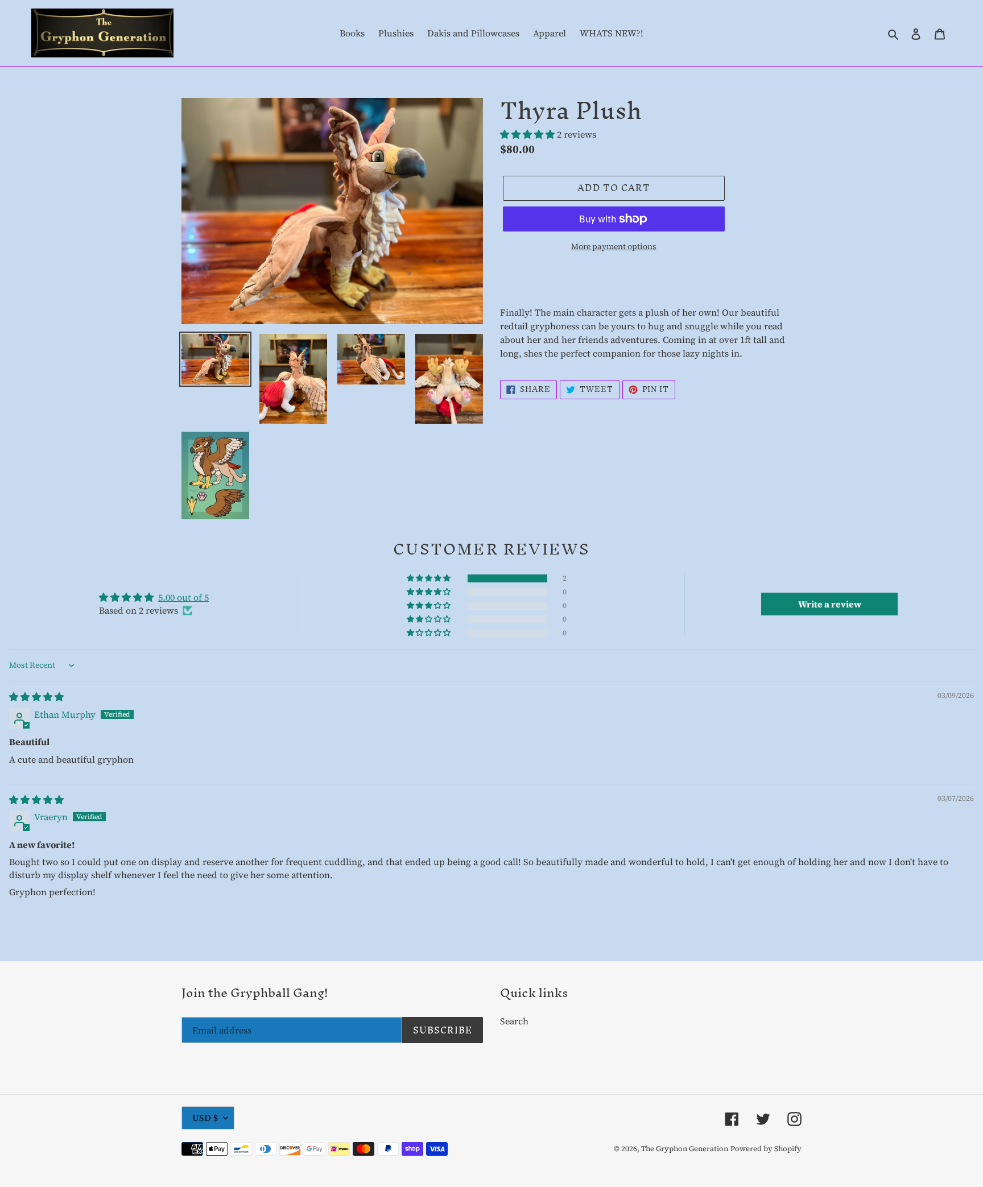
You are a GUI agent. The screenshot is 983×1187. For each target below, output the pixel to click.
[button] (528, 134)
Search (514, 1021)
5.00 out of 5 (183, 597)
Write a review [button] (829, 604)
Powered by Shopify (766, 1148)
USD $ (205, 1117)
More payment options (613, 246)
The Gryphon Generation (684, 1148)
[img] (36, 696)
